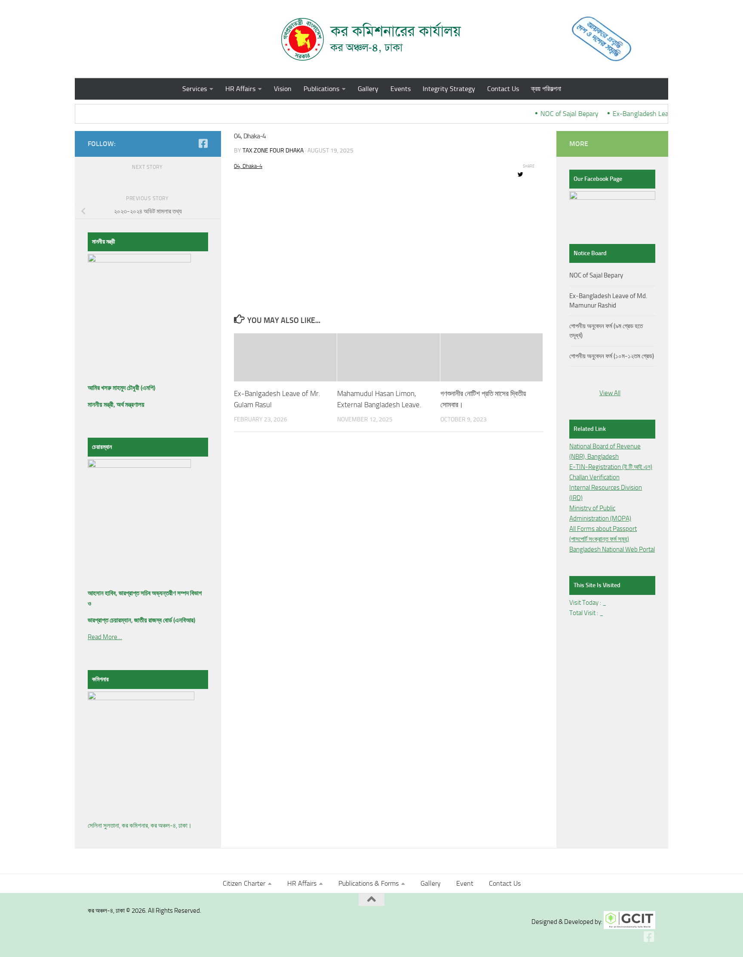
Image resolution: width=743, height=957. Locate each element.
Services (194, 89)
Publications (321, 89)
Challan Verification (594, 477)
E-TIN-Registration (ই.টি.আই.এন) (610, 467)
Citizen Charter (244, 883)
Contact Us (503, 89)
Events (400, 89)
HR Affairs (240, 89)
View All (609, 393)
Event (464, 883)
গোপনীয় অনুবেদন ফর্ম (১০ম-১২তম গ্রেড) (611, 356)
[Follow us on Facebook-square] (203, 143)
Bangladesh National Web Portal (612, 549)
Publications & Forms (368, 883)
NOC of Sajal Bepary (563, 114)
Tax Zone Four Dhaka (273, 150)
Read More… (105, 637)
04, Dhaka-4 (248, 166)
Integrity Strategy (449, 89)
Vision (283, 89)
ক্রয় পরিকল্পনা (546, 89)
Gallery (368, 89)
